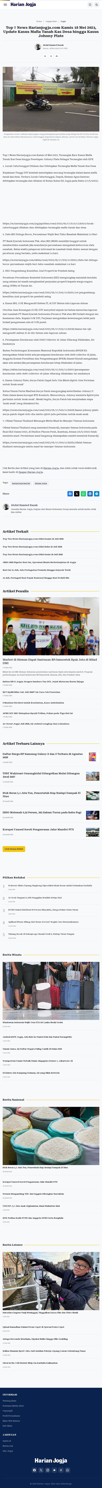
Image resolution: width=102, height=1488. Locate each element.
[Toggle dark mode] (96, 4)
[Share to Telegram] (96, 493)
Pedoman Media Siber (13, 1406)
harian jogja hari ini (21, 483)
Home (39, 21)
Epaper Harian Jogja (31, 472)
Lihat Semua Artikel (14, 849)
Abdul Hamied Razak (53, 45)
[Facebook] (34, 1470)
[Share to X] (76, 493)
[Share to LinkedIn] (90, 493)
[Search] (90, 4)
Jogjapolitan (51, 21)
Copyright (8, 1411)
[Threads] (61, 1470)
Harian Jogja (51, 468)
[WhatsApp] (67, 1470)
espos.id (7, 1441)
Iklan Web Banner (11, 1421)
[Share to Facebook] (70, 493)
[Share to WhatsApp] (83, 493)
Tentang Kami (9, 1401)
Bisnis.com (8, 1446)
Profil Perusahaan (11, 1416)
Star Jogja (8, 1451)
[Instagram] (47, 1470)
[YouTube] (54, 1470)
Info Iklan (7, 1426)
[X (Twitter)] (41, 1470)
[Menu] (5, 5)
